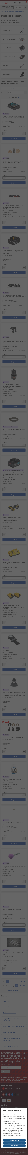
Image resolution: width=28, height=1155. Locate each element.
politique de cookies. (16, 1135)
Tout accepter (14, 1140)
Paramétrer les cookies (14, 1143)
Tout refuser (14, 1145)
